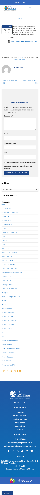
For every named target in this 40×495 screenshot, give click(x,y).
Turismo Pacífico (8, 353)
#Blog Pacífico (7, 208)
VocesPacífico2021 (8, 365)
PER (3, 333)
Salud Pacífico (7, 345)
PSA (3, 337)
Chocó (4, 236)
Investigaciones (7, 285)
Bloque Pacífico (7, 220)
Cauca (4, 228)
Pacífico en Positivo (9, 321)
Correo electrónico (10, 143)
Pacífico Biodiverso (8, 313)
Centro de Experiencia (9, 232)
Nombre (7, 134)
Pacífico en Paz (7, 317)
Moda (4, 301)
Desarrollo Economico (9, 252)
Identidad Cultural (8, 281)
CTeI (3, 244)
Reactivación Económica (10, 341)
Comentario (8, 116)
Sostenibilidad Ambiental (11, 349)
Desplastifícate (7, 257)
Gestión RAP (6, 277)
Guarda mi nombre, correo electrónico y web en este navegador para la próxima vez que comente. (20, 166)
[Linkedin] (27, 451)
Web (5, 153)
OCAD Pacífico (7, 309)
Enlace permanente (20, 59)
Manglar (5, 293)
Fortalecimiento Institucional (12, 273)
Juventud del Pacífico (9, 289)
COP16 (4, 240)
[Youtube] (31, 451)
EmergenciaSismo (8, 265)
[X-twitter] (17, 451)
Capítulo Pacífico (8, 224)
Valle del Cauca (7, 357)
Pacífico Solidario (8, 325)
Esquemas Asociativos (10, 269)
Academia (5, 216)
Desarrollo (5, 249)
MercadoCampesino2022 (11, 297)
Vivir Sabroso (6, 361)
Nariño (4, 305)
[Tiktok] (22, 451)
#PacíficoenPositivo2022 (11, 212)
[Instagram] (13, 451)
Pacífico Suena (7, 329)
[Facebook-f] (8, 451)
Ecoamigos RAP (7, 260)
